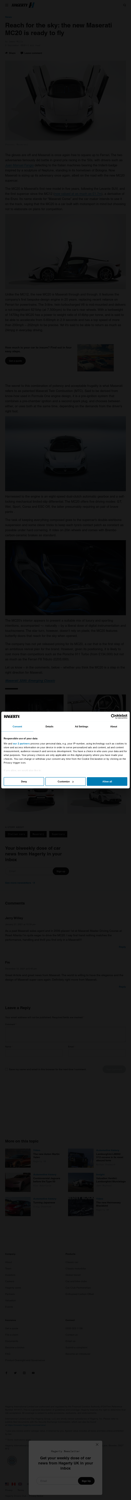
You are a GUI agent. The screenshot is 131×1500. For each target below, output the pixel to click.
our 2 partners (21, 743)
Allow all (107, 781)
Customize (64, 781)
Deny (24, 781)
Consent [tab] (17, 726)
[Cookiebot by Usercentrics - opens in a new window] (113, 716)
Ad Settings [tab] (81, 726)
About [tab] (113, 726)
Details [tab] (49, 726)
